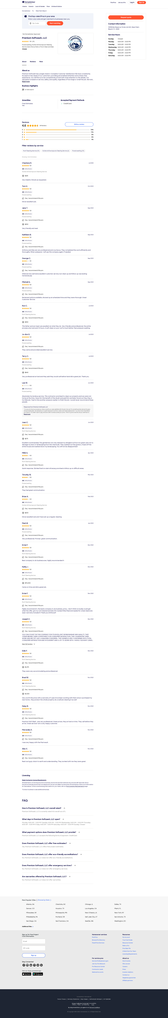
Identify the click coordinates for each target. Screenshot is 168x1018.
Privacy (74, 1004)
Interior (24, 6)
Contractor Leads (97, 969)
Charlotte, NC (61, 904)
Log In (132, 2)
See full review (27, 644)
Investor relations (127, 972)
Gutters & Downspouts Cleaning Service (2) (55, 151)
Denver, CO (30, 908)
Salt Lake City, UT (91, 917)
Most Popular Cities (29, 900)
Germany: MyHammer (73, 999)
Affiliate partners (127, 980)
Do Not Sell (85, 1004)
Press (124, 969)
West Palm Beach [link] (41, 11)
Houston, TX (60, 908)
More (48, 6)
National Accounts (97, 972)
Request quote (126, 17)
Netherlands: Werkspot (96, 999)
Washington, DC (120, 921)
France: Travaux (61, 999)
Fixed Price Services (98, 943)
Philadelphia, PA (32, 917)
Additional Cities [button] (27, 926)
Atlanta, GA (30, 904)
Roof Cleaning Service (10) (31, 151)
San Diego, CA (31, 921)
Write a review (79, 124)
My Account (126, 937)
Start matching (55, 23)
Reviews (33, 62)
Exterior (31, 6)
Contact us (125, 975)
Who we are (126, 964)
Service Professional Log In (100, 961)
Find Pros (95, 937)
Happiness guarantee (129, 977)
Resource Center (127, 943)
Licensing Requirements (129, 954)
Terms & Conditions (94, 1007)
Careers (124, 966)
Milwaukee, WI (31, 913)
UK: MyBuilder (107, 999)
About (24, 62)
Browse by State (44, 900)
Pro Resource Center (98, 966)
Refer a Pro (125, 945)
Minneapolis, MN (61, 913)
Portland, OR (60, 917)
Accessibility (92, 1004)
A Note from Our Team (129, 951)
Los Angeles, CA (91, 908)
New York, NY (119, 913)
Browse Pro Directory (98, 940)
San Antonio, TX (120, 917)
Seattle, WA (89, 921)
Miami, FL (117, 908)
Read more (26, 82)
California (79, 1004)
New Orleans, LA (91, 913)
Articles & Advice (56, 6)
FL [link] (33, 11)
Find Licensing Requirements (75, 786)
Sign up (33, 955)
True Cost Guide (127, 940)
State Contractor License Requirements (34, 780)
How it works (126, 961)
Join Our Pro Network (98, 964)
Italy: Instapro (84, 999)
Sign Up (141, 2)
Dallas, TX (117, 904)
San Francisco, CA (62, 921)
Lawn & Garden (40, 6)
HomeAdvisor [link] (26, 11)
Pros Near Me (126, 948)
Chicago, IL (89, 904)
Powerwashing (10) (78, 151)
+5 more (24, 49)
